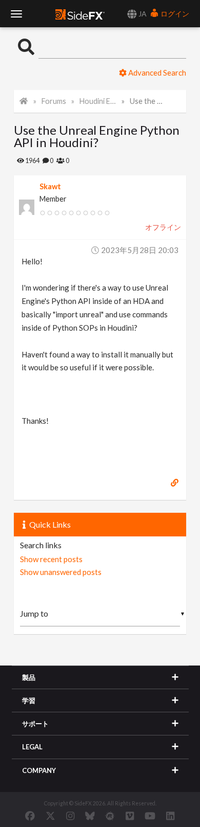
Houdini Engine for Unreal (97, 101)
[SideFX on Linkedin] (170, 816)
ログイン (174, 13)
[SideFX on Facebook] (30, 816)
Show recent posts (51, 559)
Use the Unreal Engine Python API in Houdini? (148, 101)
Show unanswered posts (61, 572)
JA (142, 13)
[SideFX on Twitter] (50, 816)
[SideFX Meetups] (110, 816)
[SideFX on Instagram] (70, 816)
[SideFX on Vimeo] (130, 816)
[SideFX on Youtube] (150, 816)
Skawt (50, 186)
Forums (54, 101)
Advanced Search (156, 72)
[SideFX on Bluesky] (90, 816)
